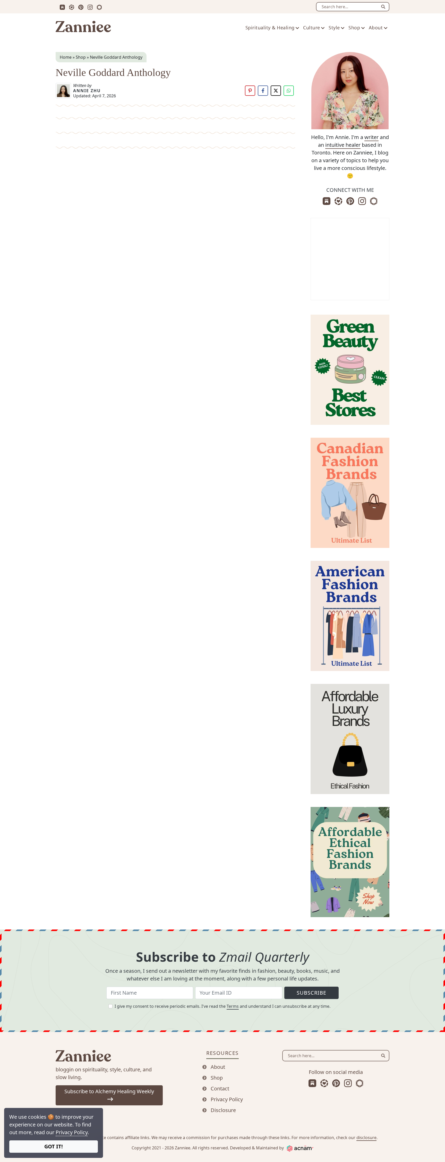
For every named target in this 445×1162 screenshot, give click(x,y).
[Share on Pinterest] (250, 90)
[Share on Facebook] (263, 90)
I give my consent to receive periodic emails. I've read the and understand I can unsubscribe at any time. (222, 1006)
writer (371, 137)
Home (66, 57)
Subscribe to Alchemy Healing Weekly (109, 1091)
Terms (233, 1006)
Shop (81, 57)
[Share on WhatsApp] (289, 90)
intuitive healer (343, 144)
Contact (220, 1088)
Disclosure (223, 1110)
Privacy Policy (72, 1132)
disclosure (366, 1137)
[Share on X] (276, 90)
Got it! (53, 1146)
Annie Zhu (87, 90)
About (218, 1066)
